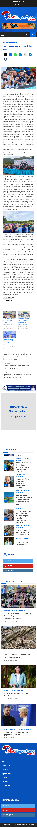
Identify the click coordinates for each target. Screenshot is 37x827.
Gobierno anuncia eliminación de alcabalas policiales (9, 524)
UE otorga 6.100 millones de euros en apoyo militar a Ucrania (9, 537)
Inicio (3, 762)
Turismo (4, 782)
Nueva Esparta (27, 356)
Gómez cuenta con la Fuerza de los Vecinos (9, 320)
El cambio (11, 354)
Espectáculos (6, 774)
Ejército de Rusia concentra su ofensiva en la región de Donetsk (17, 374)
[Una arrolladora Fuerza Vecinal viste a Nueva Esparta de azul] (9, 334)
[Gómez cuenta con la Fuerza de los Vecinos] (9, 314)
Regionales (7, 42)
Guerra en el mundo (21, 532)
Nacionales (19, 472)
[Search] (26, 35)
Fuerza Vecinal (20, 354)
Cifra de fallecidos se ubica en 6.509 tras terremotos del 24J (9, 512)
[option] (18, 463)
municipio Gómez (16, 356)
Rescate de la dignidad (10, 359)
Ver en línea (33, 34)
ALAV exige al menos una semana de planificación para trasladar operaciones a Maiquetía (9, 496)
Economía (18, 456)
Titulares (15, 42)
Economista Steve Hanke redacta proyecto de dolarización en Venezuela (9, 463)
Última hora (19, 458)
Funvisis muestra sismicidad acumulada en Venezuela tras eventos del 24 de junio (9, 479)
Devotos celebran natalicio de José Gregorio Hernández (16, 365)
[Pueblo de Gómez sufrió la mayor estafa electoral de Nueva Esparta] (24, 314)
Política (18, 520)
